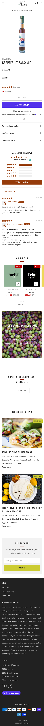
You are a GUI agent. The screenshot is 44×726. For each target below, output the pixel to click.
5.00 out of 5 (28, 157)
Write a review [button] (22, 182)
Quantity (5, 78)
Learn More (22, 391)
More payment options (22, 111)
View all (21, 304)
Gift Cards (6, 596)
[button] (7, 87)
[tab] (20, 301)
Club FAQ (5, 588)
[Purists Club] (12, 275)
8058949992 (7, 669)
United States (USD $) (21, 704)
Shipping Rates (8, 592)
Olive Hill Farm (7, 59)
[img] (7, 198)
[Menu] (3, 3)
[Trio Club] (31, 275)
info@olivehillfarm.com (10, 665)
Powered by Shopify (22, 720)
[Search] (41, 3)
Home (14, 10)
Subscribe (22, 568)
